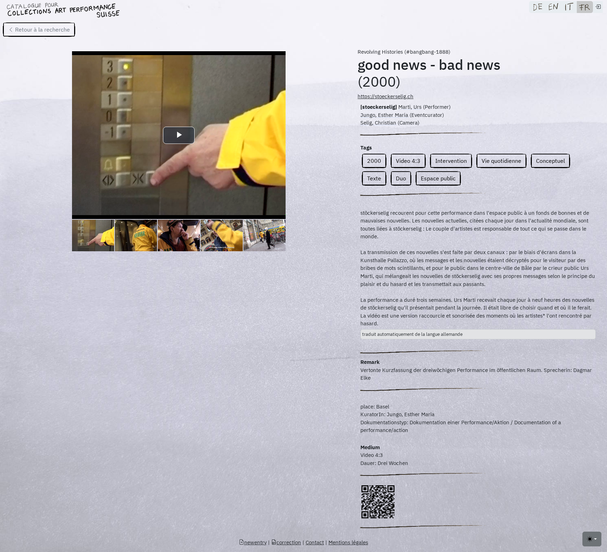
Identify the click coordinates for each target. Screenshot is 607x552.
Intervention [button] (451, 160)
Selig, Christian (378, 122)
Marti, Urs (410, 107)
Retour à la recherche (42, 29)
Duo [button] (401, 178)
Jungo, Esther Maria (384, 115)
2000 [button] (374, 160)
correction (288, 542)
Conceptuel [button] (550, 160)
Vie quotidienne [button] (501, 160)
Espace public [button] (438, 178)
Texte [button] (374, 178)
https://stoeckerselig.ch (385, 96)
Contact (315, 542)
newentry (255, 542)
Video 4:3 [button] (408, 160)
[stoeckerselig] (378, 107)
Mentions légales (348, 542)
